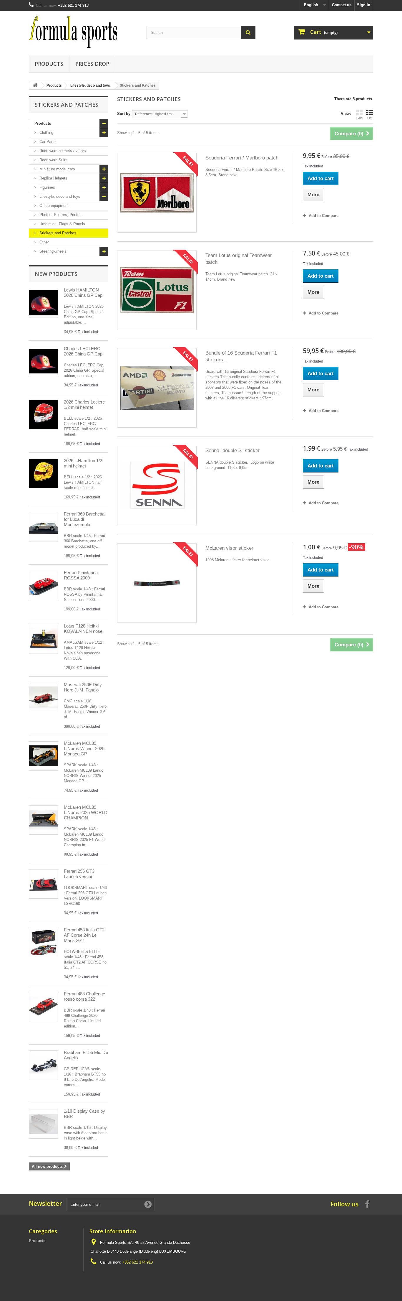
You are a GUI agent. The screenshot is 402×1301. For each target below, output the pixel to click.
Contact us (341, 5)
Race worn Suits (52, 160)
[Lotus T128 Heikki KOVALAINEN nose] (43, 638)
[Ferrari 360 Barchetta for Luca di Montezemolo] (43, 526)
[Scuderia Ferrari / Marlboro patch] (157, 193)
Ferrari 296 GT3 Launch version (79, 874)
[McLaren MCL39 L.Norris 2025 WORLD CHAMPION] (43, 820)
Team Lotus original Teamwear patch (238, 259)
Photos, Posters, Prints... (60, 215)
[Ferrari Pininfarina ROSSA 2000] (43, 585)
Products (49, 63)
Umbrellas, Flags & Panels (61, 224)
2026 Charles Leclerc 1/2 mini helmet (84, 404)
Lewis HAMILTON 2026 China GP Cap (83, 292)
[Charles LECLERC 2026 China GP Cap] (43, 361)
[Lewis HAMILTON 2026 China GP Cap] (43, 302)
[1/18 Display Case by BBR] (43, 1124)
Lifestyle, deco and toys (59, 196)
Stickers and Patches (57, 233)
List (369, 118)
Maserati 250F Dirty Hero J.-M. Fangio (83, 687)
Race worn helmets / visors (62, 151)
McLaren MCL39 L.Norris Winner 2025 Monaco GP (84, 748)
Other (43, 242)
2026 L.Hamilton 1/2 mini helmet (83, 463)
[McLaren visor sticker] (157, 583)
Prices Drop (92, 63)
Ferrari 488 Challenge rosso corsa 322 (84, 996)
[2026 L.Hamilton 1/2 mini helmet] (43, 473)
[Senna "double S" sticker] (157, 485)
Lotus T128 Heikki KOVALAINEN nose (83, 628)
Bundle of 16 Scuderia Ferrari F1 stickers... (241, 356)
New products (56, 273)
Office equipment (53, 205)
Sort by (123, 113)
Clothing (45, 132)
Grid (359, 118)
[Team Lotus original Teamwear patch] (157, 290)
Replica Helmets (52, 178)
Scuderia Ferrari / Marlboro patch (241, 158)
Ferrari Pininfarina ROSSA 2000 (81, 575)
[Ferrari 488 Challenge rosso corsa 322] (43, 1006)
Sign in (363, 5)
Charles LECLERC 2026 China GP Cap (83, 351)
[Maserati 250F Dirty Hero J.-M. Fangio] (43, 697)
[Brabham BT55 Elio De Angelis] (43, 1065)
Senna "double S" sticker (232, 450)
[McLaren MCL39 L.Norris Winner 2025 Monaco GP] (43, 756)
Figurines (46, 187)
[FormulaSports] (83, 32)
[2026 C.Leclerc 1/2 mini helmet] (43, 414)
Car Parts (47, 141)
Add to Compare (323, 215)
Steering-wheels (52, 251)
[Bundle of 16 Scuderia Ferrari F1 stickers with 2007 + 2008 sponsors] (157, 388)
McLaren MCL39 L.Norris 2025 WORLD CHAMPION (85, 812)
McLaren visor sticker (229, 548)
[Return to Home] (35, 85)
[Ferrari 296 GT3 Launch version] (43, 884)
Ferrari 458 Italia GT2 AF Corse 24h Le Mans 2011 (84, 935)
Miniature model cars (56, 169)
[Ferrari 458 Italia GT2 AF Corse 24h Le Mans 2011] (43, 942)
